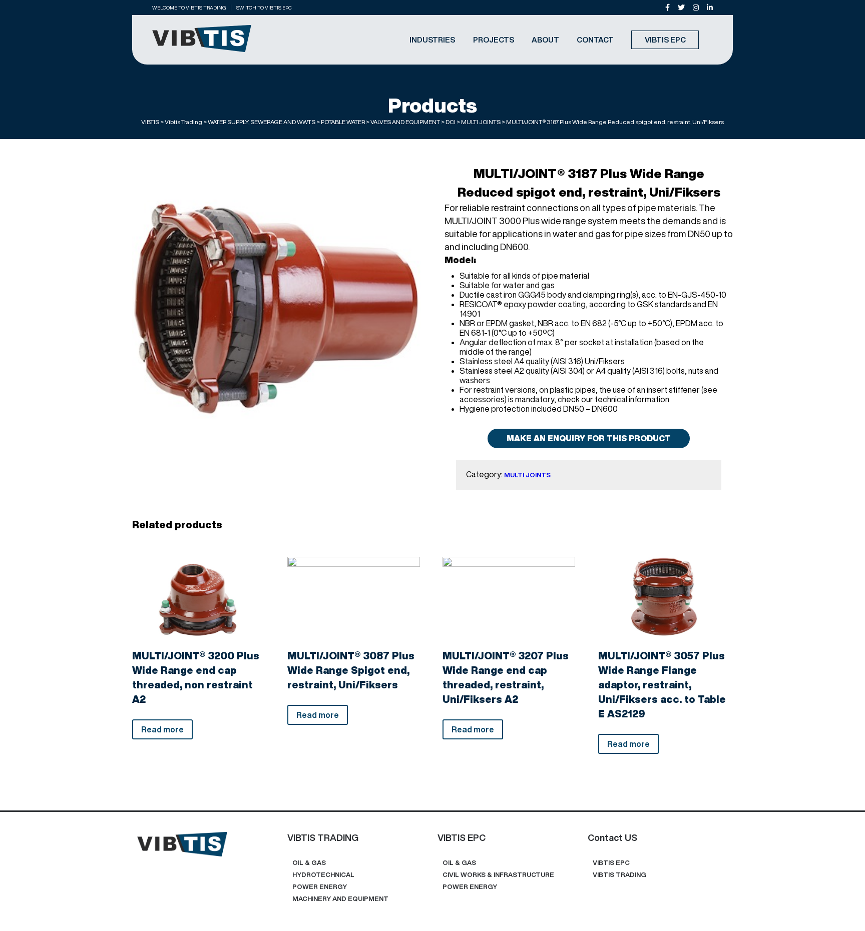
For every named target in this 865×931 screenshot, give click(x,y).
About (545, 40)
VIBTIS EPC (665, 40)
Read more (162, 729)
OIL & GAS (309, 862)
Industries (432, 40)
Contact (595, 40)
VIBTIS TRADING (619, 874)
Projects (493, 40)
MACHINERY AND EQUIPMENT (340, 898)
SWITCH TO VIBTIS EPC (264, 7)
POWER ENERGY (319, 886)
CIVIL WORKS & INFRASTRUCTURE (498, 874)
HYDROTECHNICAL (323, 874)
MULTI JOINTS (527, 475)
